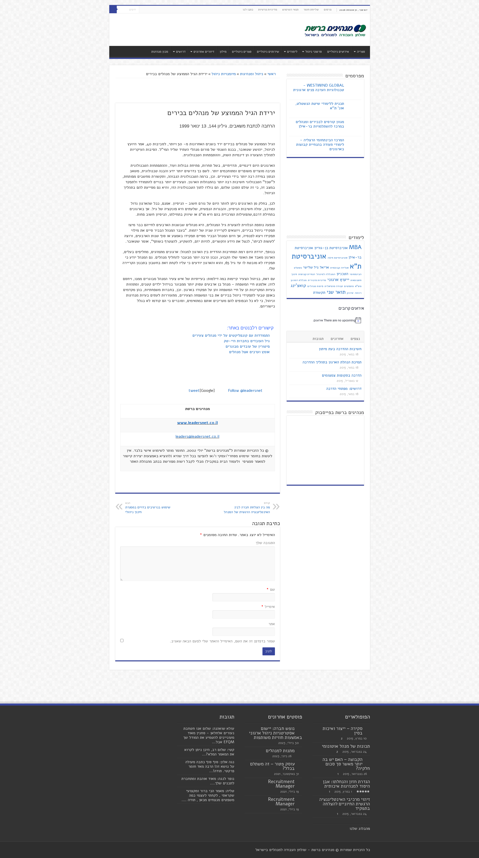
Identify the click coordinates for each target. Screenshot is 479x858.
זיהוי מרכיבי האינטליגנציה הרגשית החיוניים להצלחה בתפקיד (344, 804)
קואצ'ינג (298, 285)
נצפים (355, 338)
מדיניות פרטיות (267, 9)
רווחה (358, 293)
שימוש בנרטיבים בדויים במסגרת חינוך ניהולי (147, 507)
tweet (194, 390)
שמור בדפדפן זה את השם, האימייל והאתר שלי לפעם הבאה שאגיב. (222, 641)
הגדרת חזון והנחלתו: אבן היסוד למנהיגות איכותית (346, 783)
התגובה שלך (265, 543)
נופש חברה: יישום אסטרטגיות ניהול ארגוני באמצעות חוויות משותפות (275, 733)
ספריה (361, 51)
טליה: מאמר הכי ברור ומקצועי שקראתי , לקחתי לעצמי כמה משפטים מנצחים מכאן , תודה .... (208, 795)
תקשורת (319, 292)
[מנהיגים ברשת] (335, 30)
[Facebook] (152, 10)
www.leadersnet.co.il (197, 423)
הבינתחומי (355, 274)
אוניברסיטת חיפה (337, 258)
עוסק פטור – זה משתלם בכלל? (272, 766)
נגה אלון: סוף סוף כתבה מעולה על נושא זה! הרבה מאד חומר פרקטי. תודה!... (209, 766)
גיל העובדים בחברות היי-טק (247, 341)
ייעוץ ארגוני (338, 280)
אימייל (268, 606)
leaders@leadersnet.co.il (197, 436)
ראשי (272, 74)
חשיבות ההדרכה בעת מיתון (340, 349)
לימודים (292, 51)
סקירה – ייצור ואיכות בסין (342, 730)
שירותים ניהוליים (268, 51)
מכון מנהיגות (159, 51)
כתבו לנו (248, 9)
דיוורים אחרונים (204, 51)
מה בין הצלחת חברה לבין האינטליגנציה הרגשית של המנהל (247, 507)
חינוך (294, 274)
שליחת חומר (311, 9)
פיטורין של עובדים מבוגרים (248, 346)
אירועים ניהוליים (338, 51)
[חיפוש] (113, 9)
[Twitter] (147, 10)
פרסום (328, 9)
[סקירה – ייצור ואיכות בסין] (367, 728)
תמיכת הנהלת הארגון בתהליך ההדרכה (332, 362)
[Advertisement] (204, 29)
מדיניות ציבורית (317, 280)
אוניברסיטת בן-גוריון (331, 247)
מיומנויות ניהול (224, 74)
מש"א (358, 286)
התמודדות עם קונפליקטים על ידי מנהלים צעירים (231, 335)
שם (270, 589)
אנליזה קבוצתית (339, 268)
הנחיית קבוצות (306, 274)
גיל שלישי (311, 267)
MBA (355, 247)
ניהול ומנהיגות (251, 74)
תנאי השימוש (290, 9)
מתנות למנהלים (280, 750)
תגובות (318, 338)
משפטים (349, 286)
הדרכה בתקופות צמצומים (341, 375)
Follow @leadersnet (245, 390)
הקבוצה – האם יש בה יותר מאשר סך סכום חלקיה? (346, 764)
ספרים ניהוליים (241, 51)
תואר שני (336, 291)
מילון (223, 51)
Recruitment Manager (281, 783)
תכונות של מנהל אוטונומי (346, 746)
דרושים (181, 51)
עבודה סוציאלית (334, 286)
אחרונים (337, 338)
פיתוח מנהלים (315, 286)
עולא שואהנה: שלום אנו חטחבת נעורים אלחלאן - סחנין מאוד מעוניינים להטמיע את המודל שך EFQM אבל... (208, 735)
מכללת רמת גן (299, 280)
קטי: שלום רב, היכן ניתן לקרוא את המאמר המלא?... (209, 752)
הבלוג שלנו (359, 828)
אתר (271, 624)
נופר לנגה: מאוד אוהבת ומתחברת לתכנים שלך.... (207, 781)
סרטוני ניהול (313, 51)
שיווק (350, 293)
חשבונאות (356, 280)
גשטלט (298, 268)
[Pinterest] (143, 10)
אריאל (324, 267)
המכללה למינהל (325, 274)
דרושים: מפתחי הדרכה (343, 388)
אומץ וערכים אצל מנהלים (250, 352)
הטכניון (342, 273)
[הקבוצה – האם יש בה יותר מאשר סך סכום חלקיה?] (367, 759)
